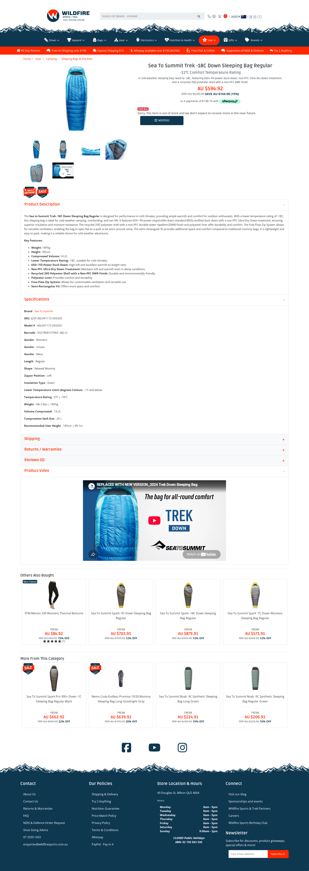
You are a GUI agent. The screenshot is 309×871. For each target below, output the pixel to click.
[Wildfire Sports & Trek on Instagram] (255, 16)
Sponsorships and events (246, 801)
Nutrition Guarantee (105, 808)
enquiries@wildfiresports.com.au (45, 844)
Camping (51, 59)
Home (27, 59)
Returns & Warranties (38, 808)
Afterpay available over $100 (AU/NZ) (157, 50)
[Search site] (198, 16)
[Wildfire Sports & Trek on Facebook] (250, 16)
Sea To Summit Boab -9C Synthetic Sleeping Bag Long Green (188, 699)
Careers (234, 816)
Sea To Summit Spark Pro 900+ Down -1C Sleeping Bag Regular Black (53, 699)
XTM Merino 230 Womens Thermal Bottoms (54, 613)
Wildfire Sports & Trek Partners (250, 808)
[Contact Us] (209, 16)
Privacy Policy (101, 823)
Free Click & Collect (203, 50)
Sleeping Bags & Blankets (77, 59)
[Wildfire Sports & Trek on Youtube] (260, 16)
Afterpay (97, 837)
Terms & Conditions (105, 830)
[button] (161, 120)
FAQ (26, 816)
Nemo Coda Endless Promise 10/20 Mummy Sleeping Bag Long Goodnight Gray (121, 699)
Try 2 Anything (283, 50)
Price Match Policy (104, 816)
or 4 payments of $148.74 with (199, 101)
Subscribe (277, 854)
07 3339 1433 (32, 837)
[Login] (214, 16)
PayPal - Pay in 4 (102, 844)
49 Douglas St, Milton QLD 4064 (178, 793)
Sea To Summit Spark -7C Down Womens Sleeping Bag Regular (255, 615)
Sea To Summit (44, 311)
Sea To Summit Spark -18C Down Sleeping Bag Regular (188, 615)
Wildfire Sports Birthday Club (248, 823)
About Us (29, 794)
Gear (38, 59)
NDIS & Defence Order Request (44, 823)
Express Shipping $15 (110, 50)
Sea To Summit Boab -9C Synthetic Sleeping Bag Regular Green (255, 699)
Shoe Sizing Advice (35, 830)
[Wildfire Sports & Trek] (68, 16)
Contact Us (30, 801)
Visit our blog (237, 794)
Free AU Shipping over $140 (69, 50)
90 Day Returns (30, 50)
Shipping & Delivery (105, 794)
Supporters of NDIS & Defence (245, 50)
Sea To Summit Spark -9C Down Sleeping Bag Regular (121, 615)
